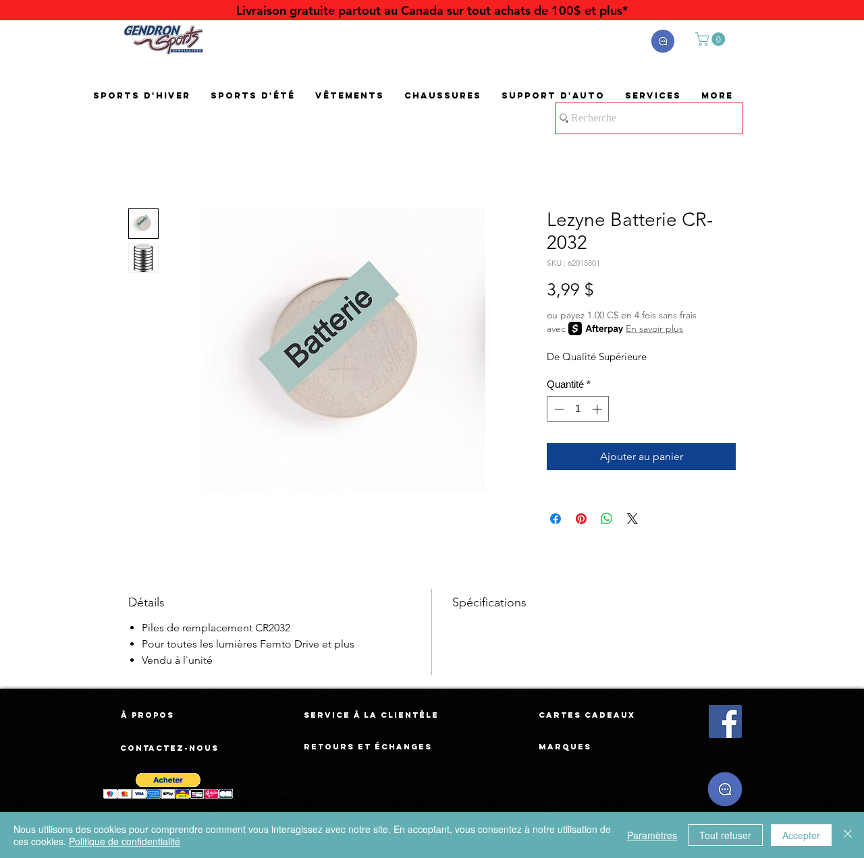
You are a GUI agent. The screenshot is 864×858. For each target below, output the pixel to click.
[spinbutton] (578, 409)
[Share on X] (632, 519)
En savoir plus (654, 328)
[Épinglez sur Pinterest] (581, 519)
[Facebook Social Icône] (725, 721)
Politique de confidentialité (124, 841)
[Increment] (598, 409)
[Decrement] (558, 409)
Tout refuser (725, 835)
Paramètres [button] (652, 835)
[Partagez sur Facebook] (555, 519)
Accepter (801, 835)
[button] (663, 41)
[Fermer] (848, 835)
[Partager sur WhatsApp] (607, 519)
